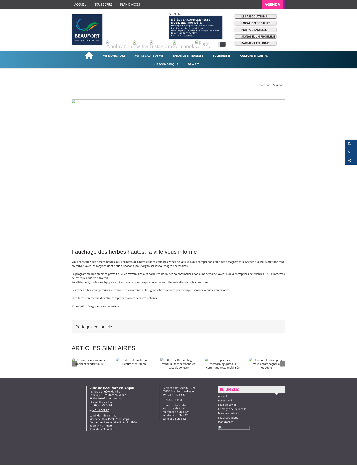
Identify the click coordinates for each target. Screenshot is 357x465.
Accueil (222, 396)
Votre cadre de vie (110, 306)
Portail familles (254, 30)
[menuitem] (273, 4)
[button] (351, 144)
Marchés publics (228, 413)
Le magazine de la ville (232, 409)
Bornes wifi (225, 400)
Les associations (254, 16)
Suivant (278, 85)
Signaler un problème (258, 36)
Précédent (263, 85)
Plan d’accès (225, 422)
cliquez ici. (189, 35)
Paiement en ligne (255, 43)
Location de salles (255, 23)
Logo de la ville (227, 404)
